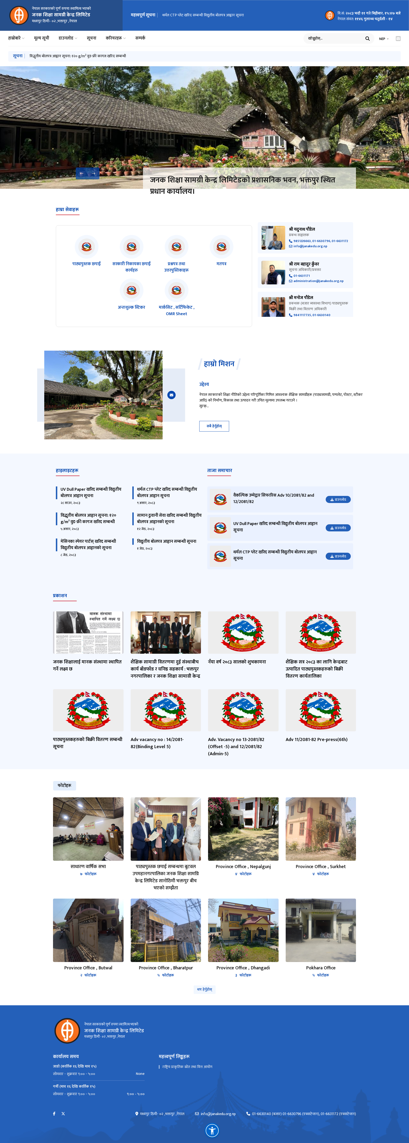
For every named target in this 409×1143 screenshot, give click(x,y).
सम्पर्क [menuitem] (140, 38)
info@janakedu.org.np (310, 246)
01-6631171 (301, 276)
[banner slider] (204, 127)
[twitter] (63, 1114)
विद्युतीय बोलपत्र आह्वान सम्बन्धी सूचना (166, 541)
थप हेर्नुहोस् (204, 989)
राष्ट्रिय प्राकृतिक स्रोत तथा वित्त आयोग (187, 1067)
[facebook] (54, 1114)
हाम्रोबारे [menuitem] (14, 38)
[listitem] (87, 254)
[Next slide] (93, 173)
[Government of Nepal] (19, 15)
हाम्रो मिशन (219, 364)
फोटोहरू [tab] (64, 785)
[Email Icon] (398, 38)
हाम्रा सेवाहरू (67, 210)
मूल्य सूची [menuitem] (41, 38)
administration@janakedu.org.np (318, 281)
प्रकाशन (60, 596)
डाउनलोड (340, 499)
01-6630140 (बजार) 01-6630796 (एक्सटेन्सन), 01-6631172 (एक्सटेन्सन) (304, 1114)
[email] (171, 395)
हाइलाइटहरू (67, 471)
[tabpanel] (204, 887)
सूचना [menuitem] (91, 38)
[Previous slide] (82, 173)
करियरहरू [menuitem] (114, 38)
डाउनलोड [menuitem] (66, 38)
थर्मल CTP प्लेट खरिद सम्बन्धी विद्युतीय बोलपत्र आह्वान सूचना (167, 492)
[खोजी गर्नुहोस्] (367, 38)
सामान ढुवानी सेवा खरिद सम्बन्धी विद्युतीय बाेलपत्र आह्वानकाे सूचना (74, 56)
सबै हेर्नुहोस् (214, 426)
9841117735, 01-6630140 (311, 315)
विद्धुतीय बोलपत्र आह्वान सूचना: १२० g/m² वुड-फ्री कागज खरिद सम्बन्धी (210, 15)
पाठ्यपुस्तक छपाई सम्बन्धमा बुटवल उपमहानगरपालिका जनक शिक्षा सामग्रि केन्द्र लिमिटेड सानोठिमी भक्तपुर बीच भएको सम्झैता (242, 186)
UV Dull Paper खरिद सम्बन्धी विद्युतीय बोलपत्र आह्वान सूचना (91, 492)
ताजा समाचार (219, 471)
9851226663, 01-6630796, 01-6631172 (320, 241)
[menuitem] (99, 1074)
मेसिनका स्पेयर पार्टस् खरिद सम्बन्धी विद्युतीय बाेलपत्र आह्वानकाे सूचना (88, 545)
